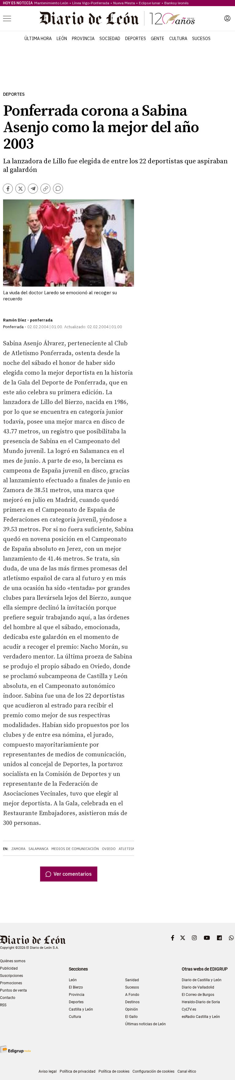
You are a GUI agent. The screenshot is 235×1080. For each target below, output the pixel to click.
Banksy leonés (176, 3)
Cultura (178, 38)
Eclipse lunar (149, 3)
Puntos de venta (13, 990)
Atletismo (128, 849)
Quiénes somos (12, 961)
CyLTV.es (189, 1009)
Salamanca (38, 849)
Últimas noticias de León (145, 1024)
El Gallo (131, 1017)
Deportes (135, 38)
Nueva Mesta (124, 3)
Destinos (132, 1002)
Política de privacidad (77, 1071)
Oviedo (109, 849)
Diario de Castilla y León (202, 980)
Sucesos (201, 38)
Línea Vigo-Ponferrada (90, 3)
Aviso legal (48, 1071)
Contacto (7, 998)
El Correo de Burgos (198, 995)
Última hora (38, 38)
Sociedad (109, 38)
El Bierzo (76, 987)
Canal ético (186, 1071)
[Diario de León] (117, 18)
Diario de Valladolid (198, 987)
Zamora (18, 849)
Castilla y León (81, 1009)
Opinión (131, 1009)
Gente (157, 38)
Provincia (83, 38)
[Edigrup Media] (15, 1049)
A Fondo (132, 995)
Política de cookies (114, 1071)
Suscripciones (11, 976)
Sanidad (132, 980)
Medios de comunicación (75, 849)
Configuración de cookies (153, 1071)
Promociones (11, 983)
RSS (3, 1005)
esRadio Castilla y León (201, 1017)
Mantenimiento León (51, 3)
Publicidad (9, 968)
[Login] (227, 18)
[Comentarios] (58, 188)
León (62, 38)
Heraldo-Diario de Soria (201, 1002)
